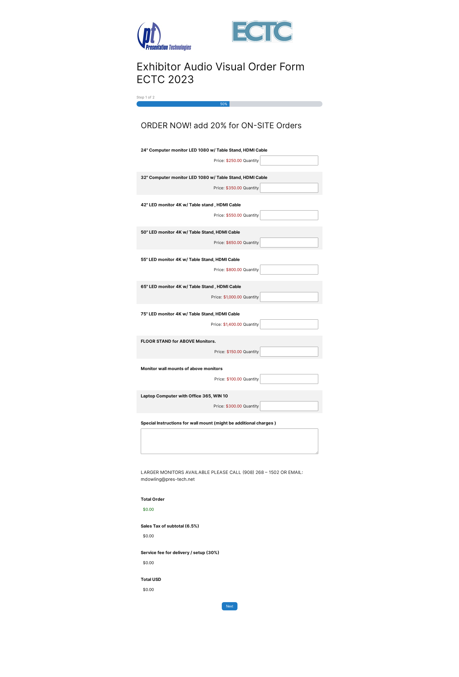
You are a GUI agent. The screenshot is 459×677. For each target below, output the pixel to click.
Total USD (151, 579)
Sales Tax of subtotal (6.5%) (170, 526)
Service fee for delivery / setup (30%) (180, 552)
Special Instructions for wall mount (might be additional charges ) (208, 423)
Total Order (153, 499)
